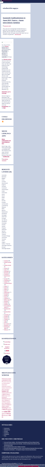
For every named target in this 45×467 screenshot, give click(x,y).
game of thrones (9, 387)
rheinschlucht (7, 403)
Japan (5, 290)
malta (3, 400)
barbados (5, 380)
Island (5, 287)
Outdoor (6, 304)
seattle (7, 406)
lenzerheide (4, 397)
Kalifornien (6, 292)
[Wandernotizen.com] (6, 0)
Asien (5, 269)
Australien (6, 271)
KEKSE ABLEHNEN (28, 466)
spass (5, 409)
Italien (5, 289)
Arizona (6, 268)
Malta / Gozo (7, 299)
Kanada (6, 293)
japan (5, 394)
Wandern (6, 325)
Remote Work (7, 311)
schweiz (4, 406)
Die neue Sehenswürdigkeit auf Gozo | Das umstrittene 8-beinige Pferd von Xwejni (23, 448)
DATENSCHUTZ (35, 466)
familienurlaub (4, 384)
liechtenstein (5, 398)
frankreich (4, 387)
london (9, 398)
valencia (4, 413)
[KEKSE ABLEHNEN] (38, 466)
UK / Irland (6, 323)
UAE (5, 322)
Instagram (6, 434)
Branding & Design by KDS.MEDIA (9, 463)
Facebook (6, 432)
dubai (8, 381)
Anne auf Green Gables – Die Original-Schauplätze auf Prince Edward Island (21, 442)
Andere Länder (7, 262)
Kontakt (6, 431)
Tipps (5, 320)
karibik (3, 395)
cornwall (5, 381)
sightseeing (5, 407)
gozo (3, 389)
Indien (5, 286)
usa (7, 411)
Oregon (6, 302)
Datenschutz (7, 429)
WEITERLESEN (18, 34)
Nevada (6, 301)
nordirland (4, 401)
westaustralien (6, 415)
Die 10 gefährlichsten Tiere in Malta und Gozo (14, 446)
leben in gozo (7, 395)
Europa (5, 278)
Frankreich (6, 280)
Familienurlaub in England (6, 386)
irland (7, 392)
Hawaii (5, 281)
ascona (6, 378)
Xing (5, 435)
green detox (7, 389)
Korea (5, 296)
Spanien (6, 317)
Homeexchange (8, 283)
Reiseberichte (7, 308)
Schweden (6, 314)
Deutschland (7, 275)
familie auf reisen (7, 383)
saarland (4, 404)
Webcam (6, 329)
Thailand (6, 319)
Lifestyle (6, 298)
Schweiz (6, 316)
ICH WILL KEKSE (21, 466)
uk (3, 411)
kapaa (8, 394)
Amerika (6, 260)
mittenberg (7, 400)
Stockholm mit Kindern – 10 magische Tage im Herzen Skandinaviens (20, 449)
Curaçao (6, 274)
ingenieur (4, 392)
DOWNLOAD (6, 156)
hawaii (5, 391)
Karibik (5, 295)
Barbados (6, 272)
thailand (9, 409)
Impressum (6, 428)
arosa (3, 378)
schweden (8, 404)
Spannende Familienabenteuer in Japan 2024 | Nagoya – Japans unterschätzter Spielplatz (14, 20)
